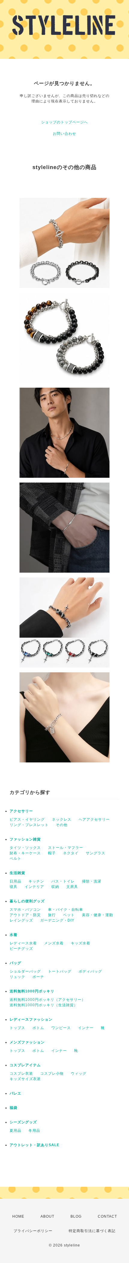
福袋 (13, 1108)
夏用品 (15, 1130)
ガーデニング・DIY (57, 920)
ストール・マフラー (65, 848)
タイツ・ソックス (25, 848)
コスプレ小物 (52, 1073)
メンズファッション (27, 1042)
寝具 (13, 887)
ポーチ (38, 977)
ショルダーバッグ (25, 971)
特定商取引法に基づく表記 (92, 1231)
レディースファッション (31, 1019)
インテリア (34, 887)
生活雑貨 (17, 873)
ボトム (38, 1028)
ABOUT (47, 1216)
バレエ (15, 1093)
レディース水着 (23, 943)
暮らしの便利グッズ (27, 901)
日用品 (15, 881)
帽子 (52, 853)
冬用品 (34, 1130)
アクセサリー (21, 811)
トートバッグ (59, 971)
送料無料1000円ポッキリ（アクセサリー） (48, 1000)
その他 (62, 825)
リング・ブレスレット (29, 825)
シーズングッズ (23, 1122)
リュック (17, 977)
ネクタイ (71, 853)
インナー (86, 1028)
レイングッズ (21, 920)
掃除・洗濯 (91, 881)
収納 (55, 887)
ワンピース (61, 1028)
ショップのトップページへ (64, 122)
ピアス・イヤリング (27, 819)
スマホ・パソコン (25, 909)
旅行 (52, 915)
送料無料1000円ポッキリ (32, 991)
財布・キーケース (25, 853)
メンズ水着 (54, 943)
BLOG (76, 1216)
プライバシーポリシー (33, 1231)
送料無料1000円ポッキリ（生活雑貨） (44, 1005)
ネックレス (61, 819)
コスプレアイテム (25, 1065)
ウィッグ (78, 1073)
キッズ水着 (80, 943)
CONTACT (107, 1216)
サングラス (95, 853)
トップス (17, 1028)
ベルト (15, 858)
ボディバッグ (90, 971)
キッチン (36, 881)
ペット (69, 915)
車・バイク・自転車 (65, 909)
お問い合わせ (64, 134)
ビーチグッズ (21, 948)
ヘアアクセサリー (94, 819)
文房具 (72, 887)
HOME (18, 1216)
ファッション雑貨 (25, 839)
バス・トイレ (63, 881)
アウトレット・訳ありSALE (34, 1145)
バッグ (15, 963)
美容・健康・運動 (97, 915)
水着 (13, 935)
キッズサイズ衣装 (25, 1079)
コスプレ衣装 (21, 1073)
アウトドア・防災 (25, 915)
